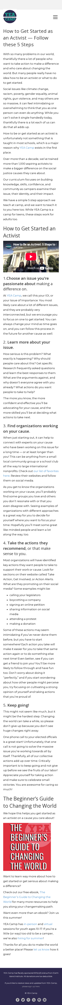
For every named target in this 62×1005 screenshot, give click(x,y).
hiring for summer (30, 938)
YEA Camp (27, 147)
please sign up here (30, 986)
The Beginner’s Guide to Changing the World (27, 897)
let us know (41, 949)
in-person (30, 924)
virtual (48, 924)
